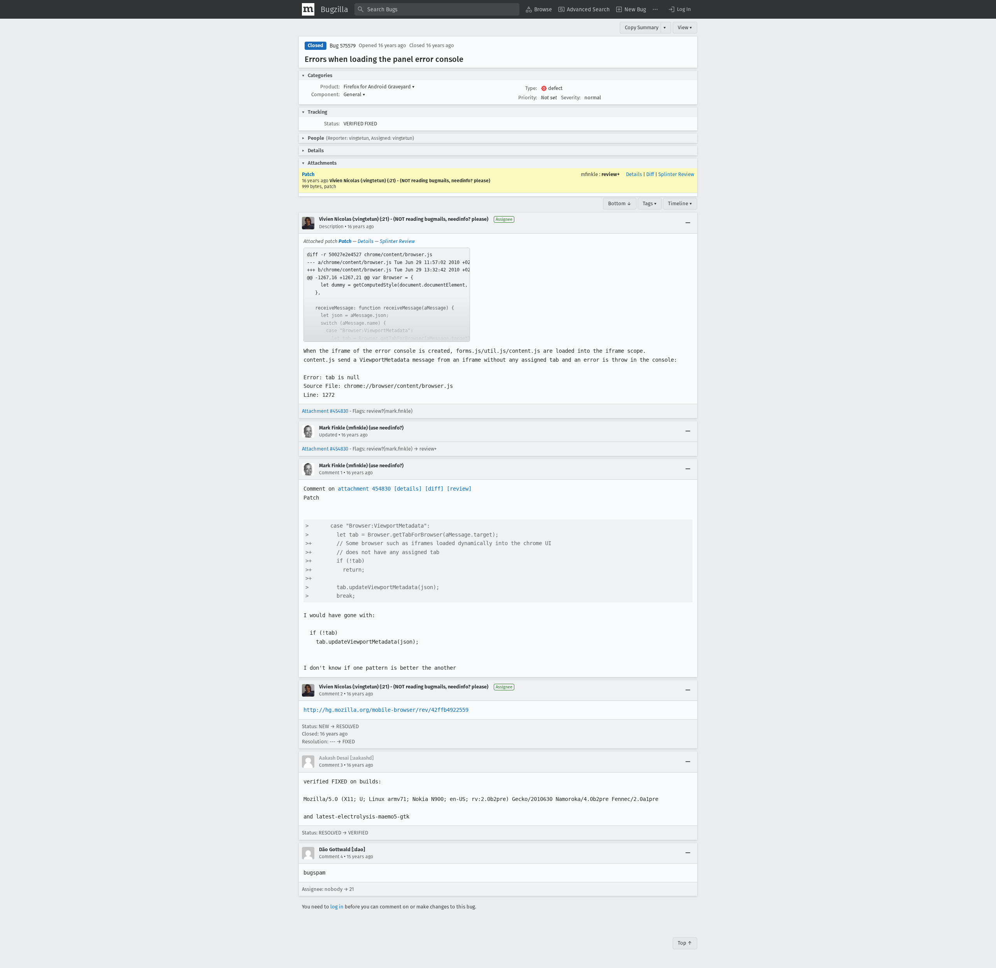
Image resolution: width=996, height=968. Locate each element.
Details (634, 174)
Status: (332, 124)
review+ (610, 174)
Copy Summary (641, 27)
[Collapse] (688, 223)
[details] (408, 489)
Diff (650, 174)
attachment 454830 (364, 489)
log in (337, 907)
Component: (325, 94)
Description (331, 226)
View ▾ (685, 27)
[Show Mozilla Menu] (308, 9)
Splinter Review (676, 174)
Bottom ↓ (619, 203)
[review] (459, 489)
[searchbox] (436, 9)
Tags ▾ (650, 203)
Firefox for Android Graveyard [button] (379, 87)
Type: (531, 88)
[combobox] (436, 9)
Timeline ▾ (680, 203)
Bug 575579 (343, 45)
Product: (330, 87)
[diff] (434, 489)
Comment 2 (331, 694)
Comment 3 (331, 765)
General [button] (354, 94)
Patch (308, 174)
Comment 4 (331, 856)
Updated (328, 435)
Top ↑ (685, 943)
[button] (679, 9)
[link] (386, 295)
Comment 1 (330, 472)
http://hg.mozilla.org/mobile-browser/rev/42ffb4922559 (385, 710)
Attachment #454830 (325, 411)
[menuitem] (539, 9)
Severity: (570, 97)
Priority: (527, 97)
